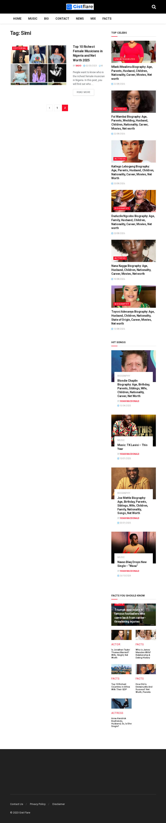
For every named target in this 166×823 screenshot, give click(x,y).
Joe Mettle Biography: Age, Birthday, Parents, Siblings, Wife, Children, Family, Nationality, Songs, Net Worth (132, 505)
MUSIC (32, 18)
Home (17, 18)
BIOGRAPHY (122, 208)
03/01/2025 (125, 523)
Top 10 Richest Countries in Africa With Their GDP (120, 687)
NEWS (80, 18)
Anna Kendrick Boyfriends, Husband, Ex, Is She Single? (121, 722)
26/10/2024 (125, 576)
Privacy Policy (38, 804)
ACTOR (115, 644)
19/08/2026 (119, 279)
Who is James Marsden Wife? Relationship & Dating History (143, 653)
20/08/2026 (119, 183)
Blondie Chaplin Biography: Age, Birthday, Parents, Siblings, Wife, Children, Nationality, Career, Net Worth (133, 388)
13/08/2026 (119, 329)
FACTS (107, 18)
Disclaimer (58, 804)
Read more (83, 92)
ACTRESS (120, 109)
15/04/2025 (125, 406)
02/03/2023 (91, 66)
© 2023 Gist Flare (20, 812)
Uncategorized (125, 59)
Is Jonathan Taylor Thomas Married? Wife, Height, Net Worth (120, 653)
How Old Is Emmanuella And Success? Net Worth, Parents (144, 688)
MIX (93, 18)
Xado (78, 66)
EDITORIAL (19, 48)
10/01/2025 (125, 458)
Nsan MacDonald (129, 401)
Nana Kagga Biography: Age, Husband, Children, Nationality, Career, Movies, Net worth (131, 269)
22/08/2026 (119, 84)
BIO (46, 18)
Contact (62, 18)
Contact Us (16, 804)
